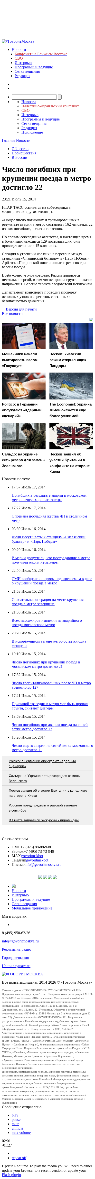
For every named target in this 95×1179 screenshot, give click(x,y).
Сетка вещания (27, 71)
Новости (19, 50)
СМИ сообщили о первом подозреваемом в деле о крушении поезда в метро (52, 581)
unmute (17, 1128)
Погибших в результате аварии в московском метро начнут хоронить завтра (49, 497)
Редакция (22, 76)
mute (15, 1124)
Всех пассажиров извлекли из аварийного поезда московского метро (47, 622)
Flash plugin (11, 1175)
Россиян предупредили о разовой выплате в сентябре (43, 807)
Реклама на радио (16, 949)
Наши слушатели (16, 966)
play (15, 1115)
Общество (20, 149)
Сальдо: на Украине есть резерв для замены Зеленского (44, 778)
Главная (8, 140)
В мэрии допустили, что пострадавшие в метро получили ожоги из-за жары (51, 560)
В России (19, 157)
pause (16, 1119)
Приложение (32, 132)
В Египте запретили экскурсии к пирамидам (44, 820)
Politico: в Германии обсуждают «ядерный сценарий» (42, 763)
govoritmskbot (32, 856)
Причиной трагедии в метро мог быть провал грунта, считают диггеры (50, 706)
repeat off (19, 1158)
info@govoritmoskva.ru (43, 864)
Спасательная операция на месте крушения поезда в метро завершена (48, 601)
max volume (21, 1133)
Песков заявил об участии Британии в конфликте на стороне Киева (48, 793)
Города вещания (15, 958)
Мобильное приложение (32, 908)
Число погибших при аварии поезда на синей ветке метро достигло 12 (50, 727)
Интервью (23, 63)
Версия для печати (21, 309)
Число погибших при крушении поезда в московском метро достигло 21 (46, 664)
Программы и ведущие (34, 67)
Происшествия (24, 153)
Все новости (12, 313)
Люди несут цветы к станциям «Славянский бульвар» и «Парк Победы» (49, 539)
